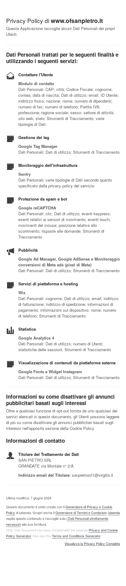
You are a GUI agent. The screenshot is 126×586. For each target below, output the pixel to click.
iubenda (114, 512)
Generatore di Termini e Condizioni (80, 512)
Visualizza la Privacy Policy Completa (92, 544)
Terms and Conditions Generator (76, 535)
